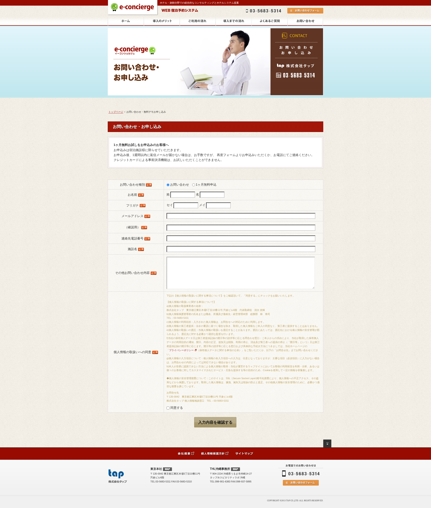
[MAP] (167, 469)
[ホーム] (126, 21)
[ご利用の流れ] (198, 21)
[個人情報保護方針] (215, 453)
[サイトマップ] (244, 453)
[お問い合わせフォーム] (301, 483)
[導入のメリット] (162, 21)
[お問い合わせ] (305, 21)
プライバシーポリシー (181, 350)
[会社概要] (186, 453)
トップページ (115, 111)
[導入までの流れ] (233, 21)
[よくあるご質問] (269, 21)
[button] (215, 422)
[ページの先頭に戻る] (327, 444)
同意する (176, 407)
